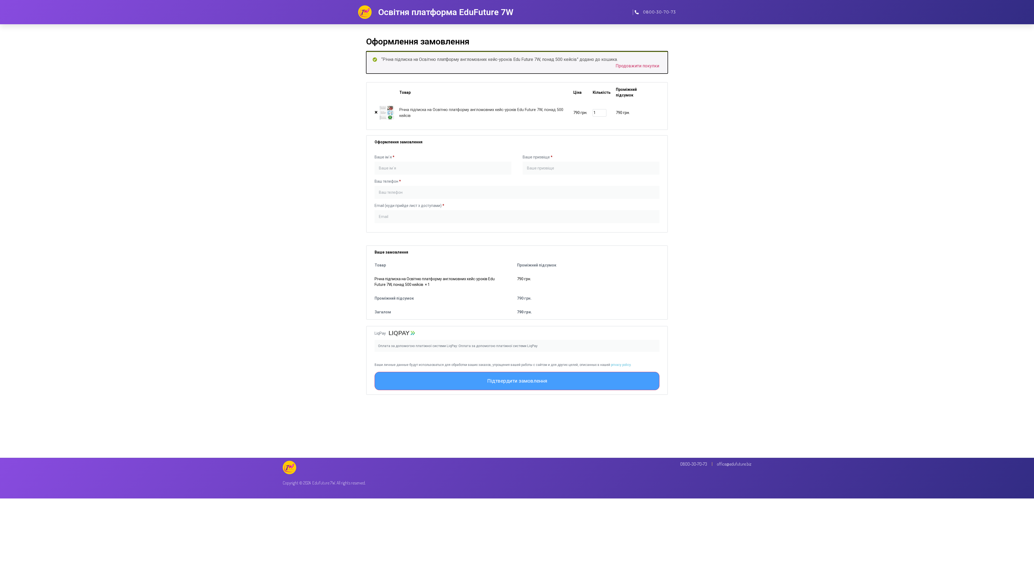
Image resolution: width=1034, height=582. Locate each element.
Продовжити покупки (637, 65)
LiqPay (381, 333)
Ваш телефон (388, 181)
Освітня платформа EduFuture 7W (445, 12)
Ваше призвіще (538, 157)
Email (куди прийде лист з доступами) (409, 205)
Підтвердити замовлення (517, 381)
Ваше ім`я (384, 157)
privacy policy (621, 365)
